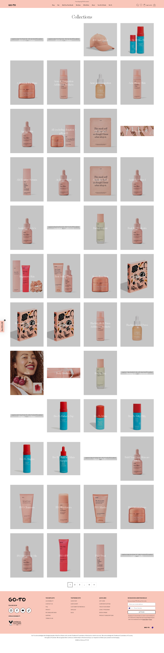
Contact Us (49, 603)
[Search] (137, 5)
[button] (2, 326)
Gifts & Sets (86, 5)
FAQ (47, 606)
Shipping (48, 615)
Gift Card (102, 601)
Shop (53, 5)
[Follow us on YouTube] (22, 610)
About (93, 5)
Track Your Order (104, 606)
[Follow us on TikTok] (28, 610)
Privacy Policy (145, 619)
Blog (72, 612)
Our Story (74, 601)
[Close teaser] (5, 320)
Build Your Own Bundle (67, 5)
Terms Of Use (49, 618)
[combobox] (130, 608)
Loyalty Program (104, 609)
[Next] (94, 584)
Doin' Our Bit (74, 603)
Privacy (48, 609)
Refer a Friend (103, 612)
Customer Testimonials (78, 606)
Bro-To (110, 5)
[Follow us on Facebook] (17, 610)
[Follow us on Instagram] (11, 610)
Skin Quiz (78, 5)
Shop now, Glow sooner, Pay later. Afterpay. (82, 1)
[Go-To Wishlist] (141, 5)
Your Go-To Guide (102, 5)
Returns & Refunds (51, 612)
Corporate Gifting (104, 603)
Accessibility (49, 601)
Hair (58, 5)
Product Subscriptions (106, 615)
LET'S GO (141, 612)
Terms (150, 619)
